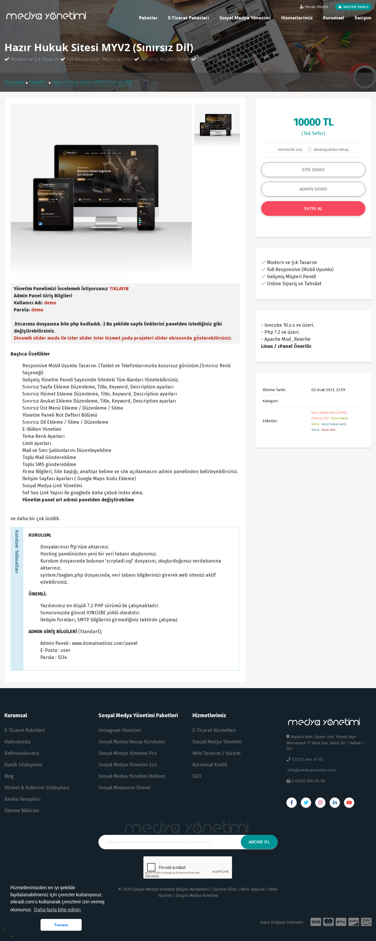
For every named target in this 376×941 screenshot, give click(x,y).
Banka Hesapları (22, 799)
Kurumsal (333, 18)
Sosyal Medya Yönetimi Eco (127, 765)
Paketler (148, 18)
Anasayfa (15, 82)
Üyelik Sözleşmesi (23, 765)
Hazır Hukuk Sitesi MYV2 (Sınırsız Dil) (92, 82)
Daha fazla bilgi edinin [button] (57, 909)
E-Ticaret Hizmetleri (214, 730)
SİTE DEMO (313, 169)
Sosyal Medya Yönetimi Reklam (131, 776)
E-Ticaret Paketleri (188, 18)
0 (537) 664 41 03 (307, 759)
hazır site (328, 430)
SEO (196, 776)
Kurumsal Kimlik (209, 765)
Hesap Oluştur (316, 7)
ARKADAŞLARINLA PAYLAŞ (331, 150)
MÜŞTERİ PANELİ (355, 7)
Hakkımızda (17, 742)
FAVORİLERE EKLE (290, 150)
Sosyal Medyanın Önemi (124, 787)
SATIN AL (313, 208)
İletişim (363, 18)
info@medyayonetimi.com (310, 770)
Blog (9, 776)
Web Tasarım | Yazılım (216, 753)
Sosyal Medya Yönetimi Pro (127, 753)
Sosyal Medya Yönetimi (245, 18)
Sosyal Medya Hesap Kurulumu (131, 742)
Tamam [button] (61, 924)
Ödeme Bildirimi (21, 810)
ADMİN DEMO (313, 189)
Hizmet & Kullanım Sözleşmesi (36, 787)
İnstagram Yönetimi (119, 730)
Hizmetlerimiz (297, 18)
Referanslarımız (21, 753)
